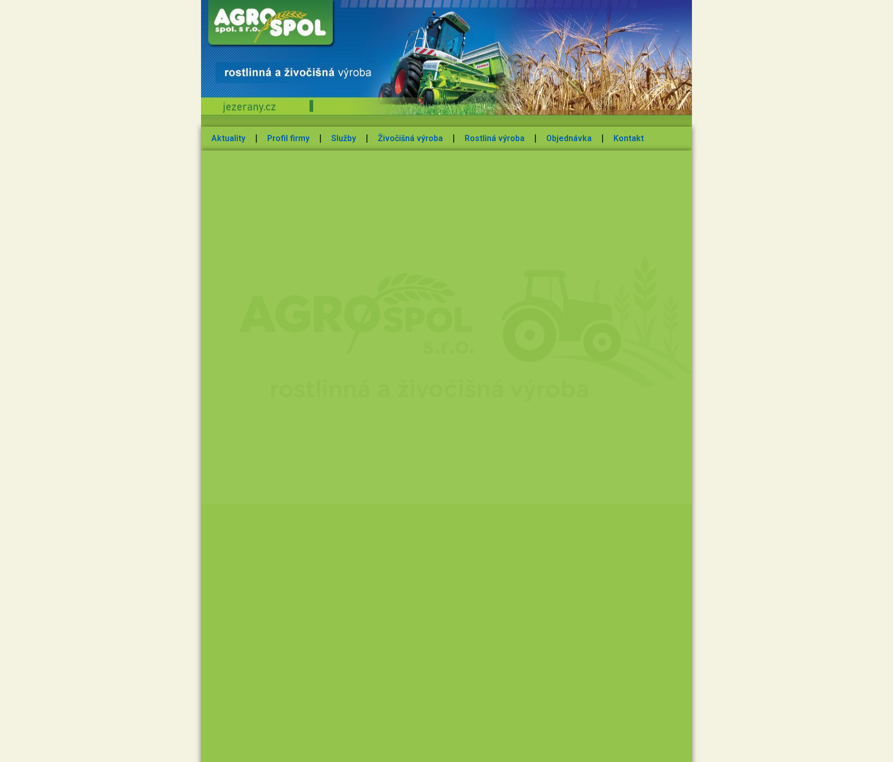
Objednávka (569, 138)
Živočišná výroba (410, 138)
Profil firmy (288, 138)
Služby (343, 138)
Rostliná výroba (495, 138)
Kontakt (628, 138)
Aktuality (228, 138)
